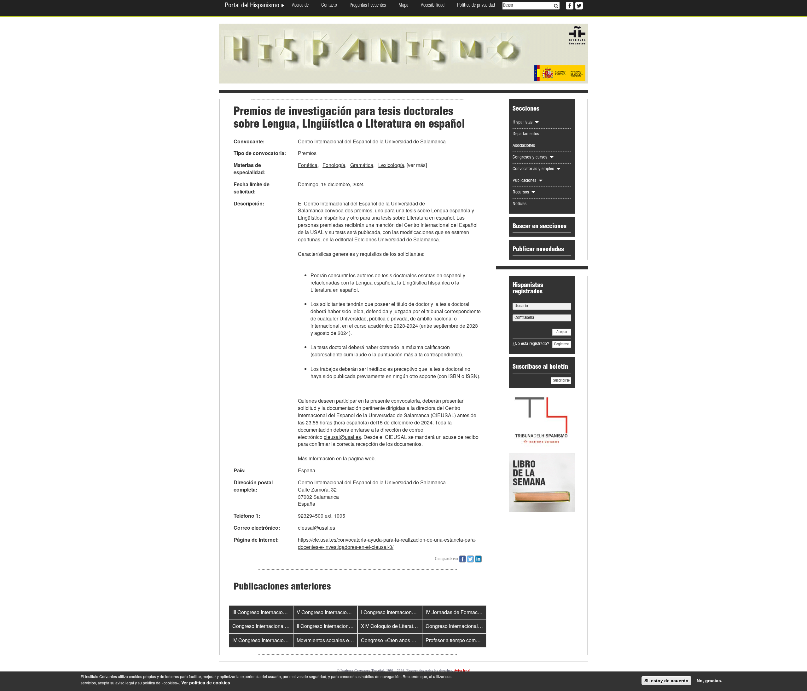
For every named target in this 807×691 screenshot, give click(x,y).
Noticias (519, 204)
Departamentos (526, 134)
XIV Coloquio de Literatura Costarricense (407, 626)
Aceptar (561, 332)
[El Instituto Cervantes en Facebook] (569, 5)
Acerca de (300, 5)
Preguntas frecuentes (368, 5)
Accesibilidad (432, 5)
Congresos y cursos (531, 157)
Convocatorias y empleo (534, 169)
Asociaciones (524, 146)
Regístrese (561, 344)
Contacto (329, 5)
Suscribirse (561, 381)
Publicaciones (525, 181)
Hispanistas (523, 122)
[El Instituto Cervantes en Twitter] (578, 5)
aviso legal (124, 682)
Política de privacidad (476, 5)
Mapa (403, 5)
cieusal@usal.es (342, 437)
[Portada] (403, 53)
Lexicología (391, 165)
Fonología (333, 165)
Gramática (361, 165)
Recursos (521, 192)
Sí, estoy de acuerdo (666, 680)
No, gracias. (709, 680)
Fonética (307, 165)
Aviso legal (462, 670)
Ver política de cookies (205, 682)
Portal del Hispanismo (253, 6)
